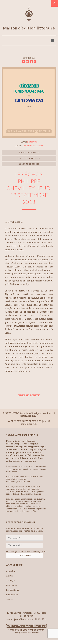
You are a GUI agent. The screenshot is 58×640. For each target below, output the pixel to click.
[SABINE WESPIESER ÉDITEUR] (29, 19)
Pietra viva (32, 141)
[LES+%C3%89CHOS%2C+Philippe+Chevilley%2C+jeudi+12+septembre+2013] (23, 61)
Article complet (30, 152)
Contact (9, 599)
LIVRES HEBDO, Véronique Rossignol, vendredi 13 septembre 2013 (29, 414)
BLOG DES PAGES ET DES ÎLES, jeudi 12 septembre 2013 (30, 422)
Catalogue (10, 580)
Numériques (12, 594)
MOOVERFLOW (31, 632)
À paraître (10, 571)
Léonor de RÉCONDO (33, 145)
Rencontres (11, 585)
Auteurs (9, 575)
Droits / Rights (12, 590)
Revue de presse (30, 164)
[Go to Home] (26, 627)
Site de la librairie (30, 158)
